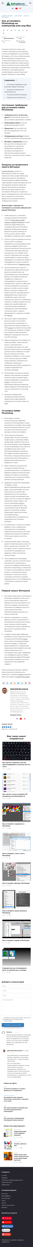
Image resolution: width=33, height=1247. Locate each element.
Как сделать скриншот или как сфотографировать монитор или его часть (16, 764)
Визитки (4, 1207)
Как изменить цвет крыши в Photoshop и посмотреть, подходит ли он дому (16, 1099)
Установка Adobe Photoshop (17, 94)
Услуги (4, 1203)
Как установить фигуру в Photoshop (16, 883)
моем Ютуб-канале (23, 677)
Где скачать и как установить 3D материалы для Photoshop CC (14, 795)
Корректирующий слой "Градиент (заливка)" (20, 1133)
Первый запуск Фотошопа (16, 97)
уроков (20, 674)
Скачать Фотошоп (8, 171)
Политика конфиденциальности (12, 1180)
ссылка (9, 315)
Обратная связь (7, 1182)
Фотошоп (5, 1193)
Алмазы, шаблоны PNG (20, 1144)
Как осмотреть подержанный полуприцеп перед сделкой (14, 1119)
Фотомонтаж (6, 1198)
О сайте (4, 1175)
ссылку (6, 382)
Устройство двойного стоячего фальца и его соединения (14, 1089)
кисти (25, 639)
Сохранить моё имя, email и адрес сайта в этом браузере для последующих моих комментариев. (17, 1019)
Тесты (3, 1200)
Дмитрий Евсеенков (19, 689)
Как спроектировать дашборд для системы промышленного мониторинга (16, 1109)
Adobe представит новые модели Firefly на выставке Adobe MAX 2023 (21, 1157)
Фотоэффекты (6, 1196)
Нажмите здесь (24, 264)
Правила (4, 1178)
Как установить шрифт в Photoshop (15, 940)
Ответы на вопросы (8, 1205)
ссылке (10, 328)
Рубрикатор (6, 1184)
